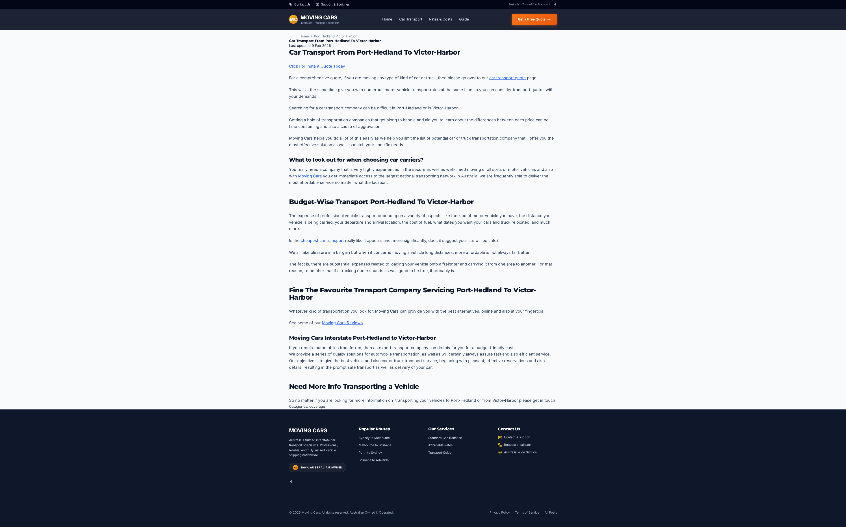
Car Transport (410, 19)
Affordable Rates (440, 445)
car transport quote (507, 78)
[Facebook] (555, 4)
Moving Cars (310, 176)
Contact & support (517, 437)
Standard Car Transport (445, 438)
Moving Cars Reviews (342, 323)
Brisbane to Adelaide (374, 460)
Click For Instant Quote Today (317, 66)
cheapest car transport (322, 240)
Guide (464, 19)
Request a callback (518, 444)
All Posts (551, 512)
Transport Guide (439, 452)
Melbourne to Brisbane (375, 445)
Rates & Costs (440, 19)
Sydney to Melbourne (374, 438)
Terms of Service (527, 512)
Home (387, 19)
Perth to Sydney (370, 452)
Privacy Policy (500, 512)
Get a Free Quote (531, 19)
